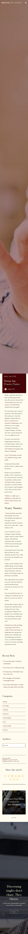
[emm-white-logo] (11, 3)
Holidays (5, 710)
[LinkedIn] (19, 776)
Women (5, 730)
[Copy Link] (17, 779)
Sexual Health (7, 726)
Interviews (6, 714)
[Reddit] (15, 776)
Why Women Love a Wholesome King (13, 668)
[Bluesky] (12, 776)
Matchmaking (7, 718)
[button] (12, 817)
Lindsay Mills (7, 758)
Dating (6, 376)
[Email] (14, 779)
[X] (8, 776)
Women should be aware (12, 513)
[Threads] (22, 776)
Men (4, 722)
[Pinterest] (10, 779)
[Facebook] (5, 776)
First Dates (6, 706)
